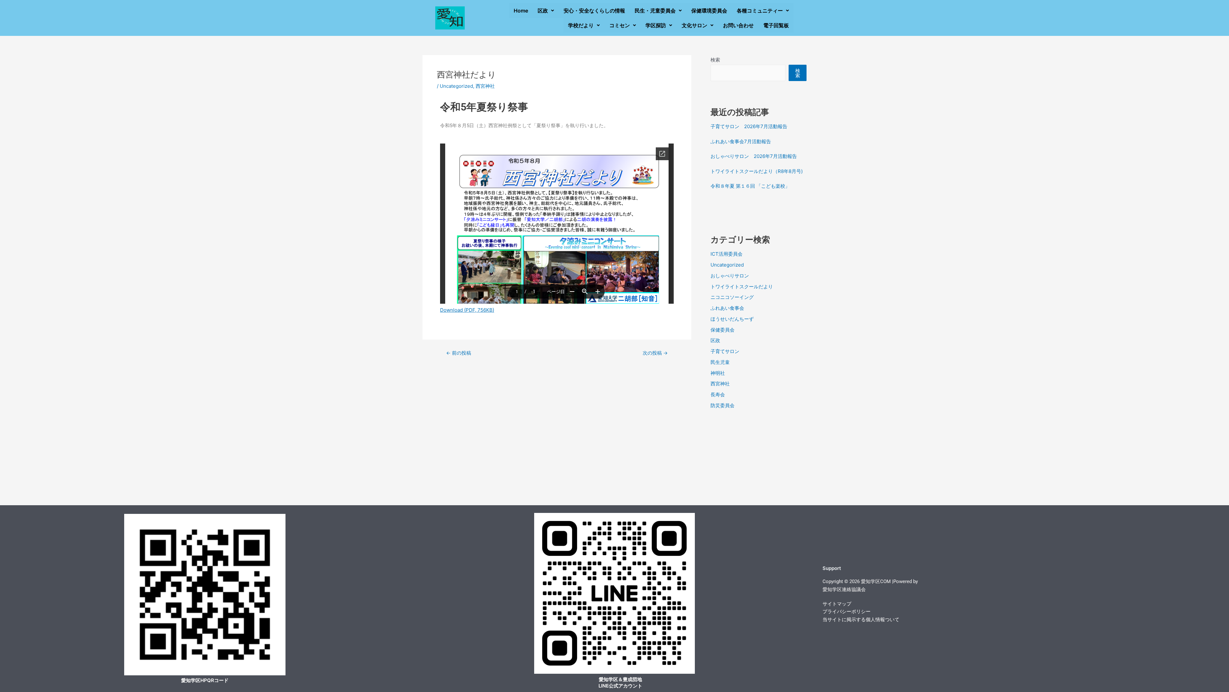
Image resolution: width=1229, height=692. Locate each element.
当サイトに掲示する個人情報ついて (861, 619)
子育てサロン (725, 351)
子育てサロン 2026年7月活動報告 (749, 126)
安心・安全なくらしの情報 (594, 10)
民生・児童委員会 (655, 10)
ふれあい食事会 (727, 308)
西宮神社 (485, 86)
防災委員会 (723, 405)
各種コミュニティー (760, 10)
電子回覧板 (776, 25)
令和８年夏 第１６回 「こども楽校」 (750, 186)
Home (521, 10)
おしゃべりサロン (730, 276)
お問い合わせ (738, 25)
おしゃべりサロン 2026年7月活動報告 (754, 156)
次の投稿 (655, 352)
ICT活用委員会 (727, 254)
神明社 (718, 373)
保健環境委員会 (709, 10)
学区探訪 (656, 25)
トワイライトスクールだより (742, 287)
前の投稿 (458, 352)
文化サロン (694, 25)
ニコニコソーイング (732, 297)
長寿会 (718, 394)
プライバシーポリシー (847, 611)
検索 (715, 60)
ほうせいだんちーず (732, 319)
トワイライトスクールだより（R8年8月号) (757, 171)
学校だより (581, 25)
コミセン (619, 25)
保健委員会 (723, 330)
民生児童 (720, 362)
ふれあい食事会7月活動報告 (741, 141)
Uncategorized (456, 86)
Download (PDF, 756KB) (467, 310)
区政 (543, 10)
